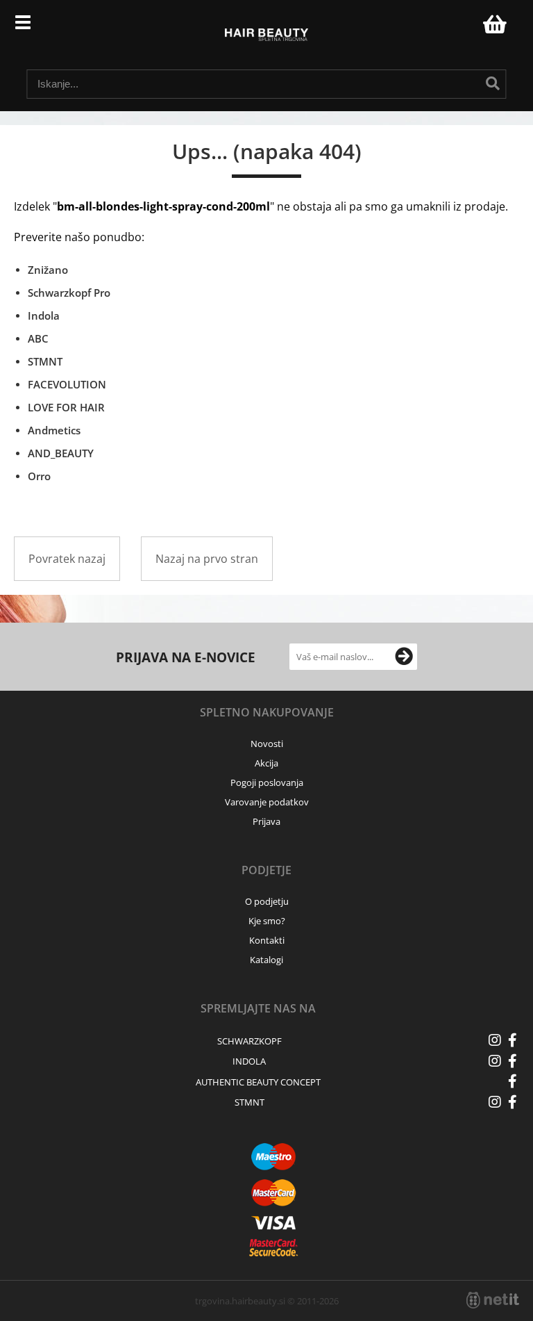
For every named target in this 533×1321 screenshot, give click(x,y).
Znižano (48, 270)
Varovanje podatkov (267, 802)
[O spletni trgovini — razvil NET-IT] (492, 1300)
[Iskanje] (493, 83)
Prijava (465, 27)
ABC (38, 338)
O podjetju (267, 901)
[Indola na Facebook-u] (512, 1061)
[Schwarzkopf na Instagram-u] (495, 1040)
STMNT (45, 361)
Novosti (267, 743)
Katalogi (266, 959)
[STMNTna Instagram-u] (495, 1102)
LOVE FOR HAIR (66, 407)
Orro (39, 476)
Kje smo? (266, 920)
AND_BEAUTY (61, 453)
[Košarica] (493, 24)
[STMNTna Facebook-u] (512, 1102)
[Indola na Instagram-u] (495, 1061)
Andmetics (54, 430)
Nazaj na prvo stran (206, 558)
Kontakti (267, 940)
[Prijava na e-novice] (404, 656)
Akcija (266, 763)
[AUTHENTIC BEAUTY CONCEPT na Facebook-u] (512, 1081)
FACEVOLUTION (67, 384)
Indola (44, 315)
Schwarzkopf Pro (69, 293)
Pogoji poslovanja (266, 782)
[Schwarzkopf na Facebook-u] (512, 1040)
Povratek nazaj (66, 558)
